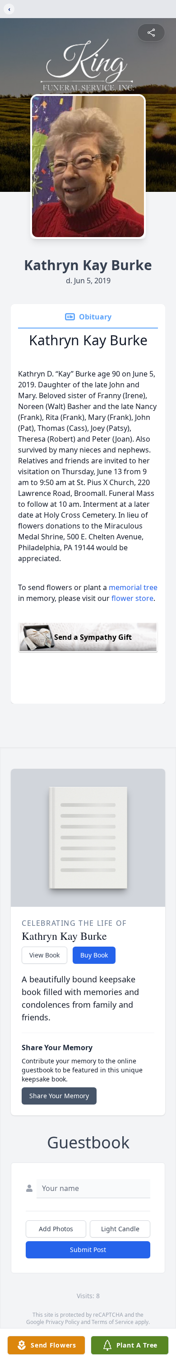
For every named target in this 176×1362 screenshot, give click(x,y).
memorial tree (133, 587)
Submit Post (88, 1249)
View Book (44, 955)
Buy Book (94, 955)
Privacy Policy (62, 1322)
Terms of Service (113, 1322)
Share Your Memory (59, 1095)
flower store (132, 598)
